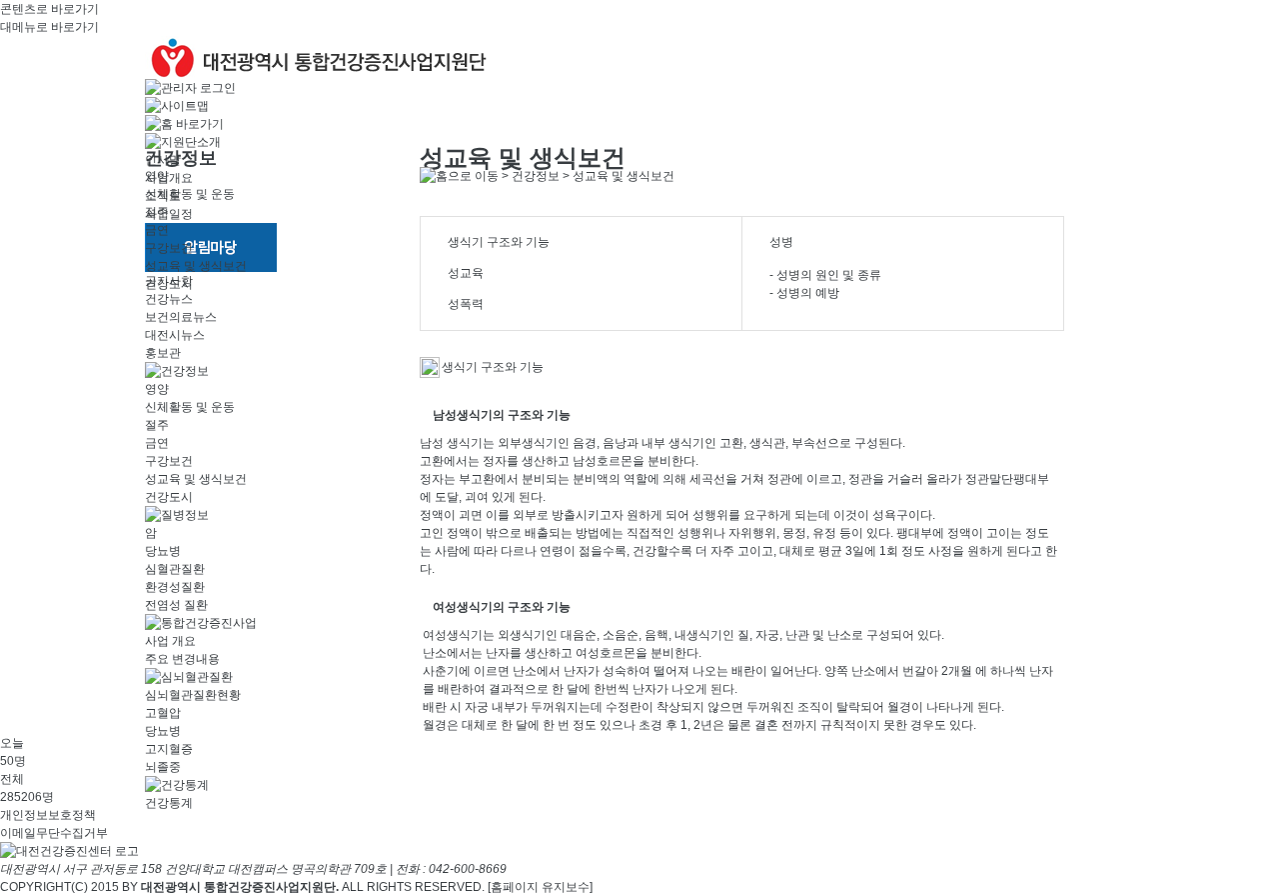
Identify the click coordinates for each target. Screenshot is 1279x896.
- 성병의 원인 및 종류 (825, 275)
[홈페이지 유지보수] (540, 887)
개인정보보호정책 (48, 815)
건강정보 (536, 176)
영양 (157, 176)
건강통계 (169, 803)
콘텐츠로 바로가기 (49, 9)
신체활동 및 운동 (190, 194)
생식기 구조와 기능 (499, 242)
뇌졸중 (163, 767)
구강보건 (169, 248)
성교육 (466, 273)
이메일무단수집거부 (54, 833)
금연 (157, 230)
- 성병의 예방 (804, 293)
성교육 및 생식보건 (196, 266)
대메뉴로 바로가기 (49, 27)
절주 (157, 212)
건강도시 (169, 284)
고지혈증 (169, 749)
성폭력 (466, 304)
